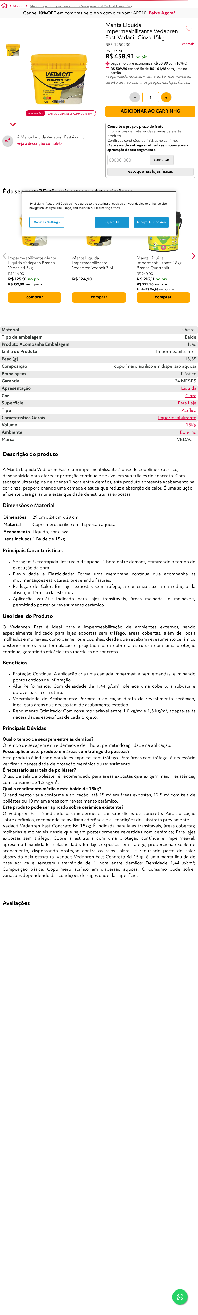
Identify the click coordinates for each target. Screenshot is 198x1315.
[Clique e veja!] (188, 45)
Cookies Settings (47, 222)
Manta (18, 6)
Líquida (188, 388)
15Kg (191, 425)
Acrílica (189, 410)
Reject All (112, 222)
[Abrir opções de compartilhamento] (8, 141)
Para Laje (187, 403)
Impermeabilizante (177, 418)
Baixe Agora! (162, 13)
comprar (34, 297)
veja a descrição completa (40, 144)
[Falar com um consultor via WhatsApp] (180, 1297)
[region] (99, 214)
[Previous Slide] (5, 255)
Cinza (190, 396)
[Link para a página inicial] (4, 6)
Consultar (161, 160)
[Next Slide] (193, 255)
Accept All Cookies (151, 222)
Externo (188, 432)
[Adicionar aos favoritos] (189, 28)
